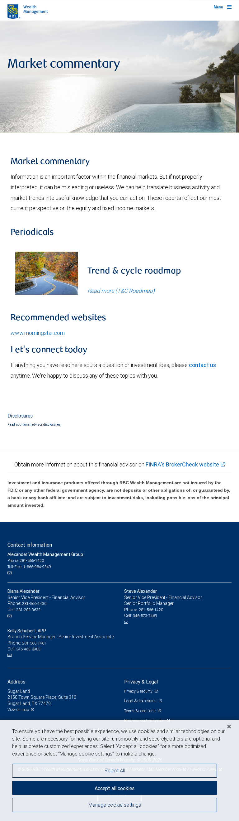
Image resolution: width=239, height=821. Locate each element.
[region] (119, 770)
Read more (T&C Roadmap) (121, 290)
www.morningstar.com (38, 332)
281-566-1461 (34, 643)
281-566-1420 (151, 609)
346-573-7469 (145, 615)
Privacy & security (138, 691)
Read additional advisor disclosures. (34, 424)
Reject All (115, 770)
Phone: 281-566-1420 (25, 560)
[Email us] (10, 573)
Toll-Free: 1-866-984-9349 (29, 566)
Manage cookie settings (114, 805)
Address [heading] (16, 682)
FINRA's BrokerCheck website (182, 464)
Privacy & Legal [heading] (141, 682)
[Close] (229, 726)
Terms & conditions (140, 710)
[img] (119, 77)
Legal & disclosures (140, 700)
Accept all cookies (114, 788)
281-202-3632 (28, 609)
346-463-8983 (28, 649)
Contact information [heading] (29, 545)
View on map (18, 709)
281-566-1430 (34, 603)
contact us (202, 365)
